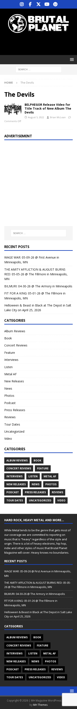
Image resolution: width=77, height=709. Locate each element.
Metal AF (10, 374)
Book (8, 338)
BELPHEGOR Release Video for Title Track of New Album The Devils (48, 108)
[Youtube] (47, 4)
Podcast (10, 403)
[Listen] (12, 109)
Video (8, 438)
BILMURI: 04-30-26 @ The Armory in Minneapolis (38, 286)
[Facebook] (30, 4)
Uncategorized (14, 431)
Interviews (11, 360)
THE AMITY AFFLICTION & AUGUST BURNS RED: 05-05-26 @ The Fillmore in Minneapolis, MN (36, 274)
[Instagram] (22, 4)
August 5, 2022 (36, 117)
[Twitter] (38, 4)
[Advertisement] (40, 44)
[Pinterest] (55, 4)
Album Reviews (14, 331)
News (8, 388)
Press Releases (14, 410)
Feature (9, 353)
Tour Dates (12, 424)
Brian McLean (58, 117)
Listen (8, 367)
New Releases (14, 381)
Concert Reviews (15, 345)
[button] (71, 59)
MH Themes (40, 705)
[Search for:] (39, 69)
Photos (9, 396)
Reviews (10, 417)
